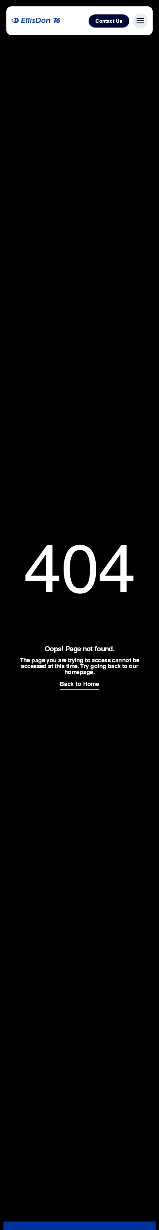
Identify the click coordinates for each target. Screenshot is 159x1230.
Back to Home (79, 684)
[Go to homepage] (36, 21)
